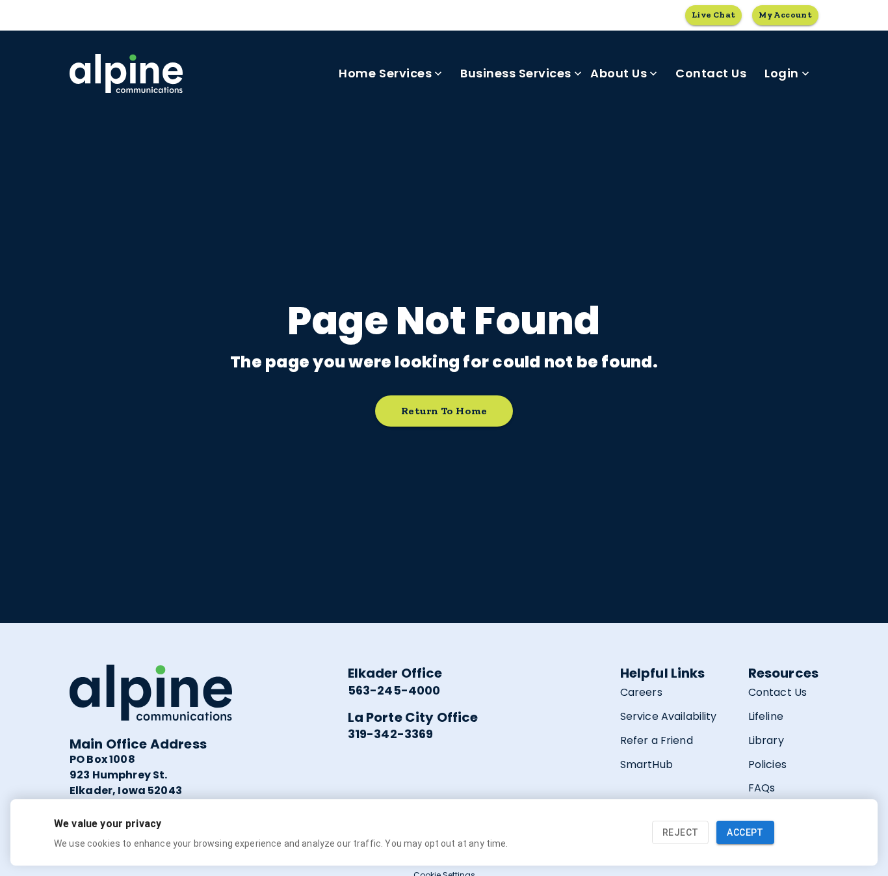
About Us (618, 73)
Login (781, 73)
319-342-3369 (391, 734)
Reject (680, 832)
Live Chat (713, 15)
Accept (745, 832)
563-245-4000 (394, 690)
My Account (785, 15)
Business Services (515, 73)
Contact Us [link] (710, 73)
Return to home (444, 411)
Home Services (385, 73)
